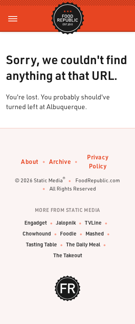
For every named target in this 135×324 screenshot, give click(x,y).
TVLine (93, 222)
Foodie (68, 233)
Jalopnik (66, 222)
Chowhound (36, 233)
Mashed (95, 233)
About (30, 161)
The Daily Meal (83, 244)
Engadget (35, 222)
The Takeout (67, 255)
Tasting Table (41, 244)
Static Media (48, 180)
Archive (60, 161)
